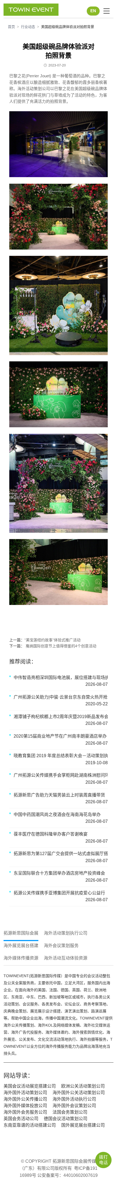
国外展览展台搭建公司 (83, 1125)
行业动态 (28, 27)
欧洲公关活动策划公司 (83, 1086)
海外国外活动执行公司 (74, 1099)
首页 (11, 27)
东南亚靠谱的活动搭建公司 (30, 1125)
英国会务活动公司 (21, 1118)
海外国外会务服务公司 (25, 1112)
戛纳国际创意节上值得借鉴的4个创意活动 (60, 646)
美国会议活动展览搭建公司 (30, 1086)
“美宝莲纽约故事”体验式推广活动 (52, 640)
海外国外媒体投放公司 (25, 1105)
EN (93, 11)
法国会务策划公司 (70, 1112)
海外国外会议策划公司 (74, 1105)
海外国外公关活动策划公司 (79, 1092)
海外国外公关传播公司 (25, 1099)
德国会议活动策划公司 (65, 1118)
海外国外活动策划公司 (25, 1092)
